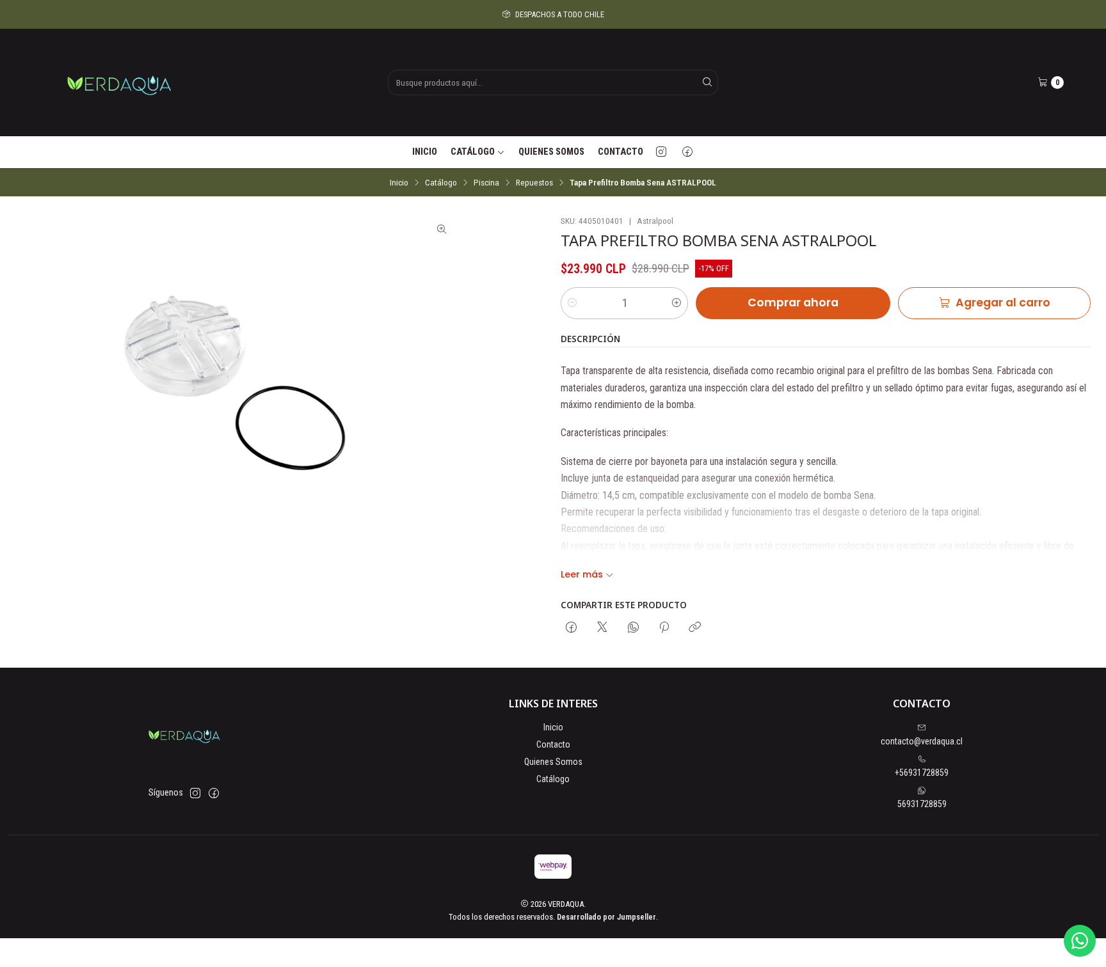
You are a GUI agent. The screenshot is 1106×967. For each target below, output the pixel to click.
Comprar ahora (793, 302)
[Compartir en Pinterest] (664, 628)
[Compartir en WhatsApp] (633, 628)
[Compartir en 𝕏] (602, 628)
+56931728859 (922, 772)
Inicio (424, 151)
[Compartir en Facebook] (571, 628)
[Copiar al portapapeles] (694, 628)
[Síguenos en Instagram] (661, 152)
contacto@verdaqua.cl (922, 741)
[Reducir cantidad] (572, 303)
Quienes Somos (551, 151)
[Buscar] (707, 82)
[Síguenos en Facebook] (687, 152)
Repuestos (534, 182)
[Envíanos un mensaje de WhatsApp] (1080, 941)
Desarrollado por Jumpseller (606, 917)
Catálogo (473, 151)
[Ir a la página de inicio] (119, 82)
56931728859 (922, 804)
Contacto (620, 151)
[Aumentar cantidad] (676, 303)
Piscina (486, 182)
